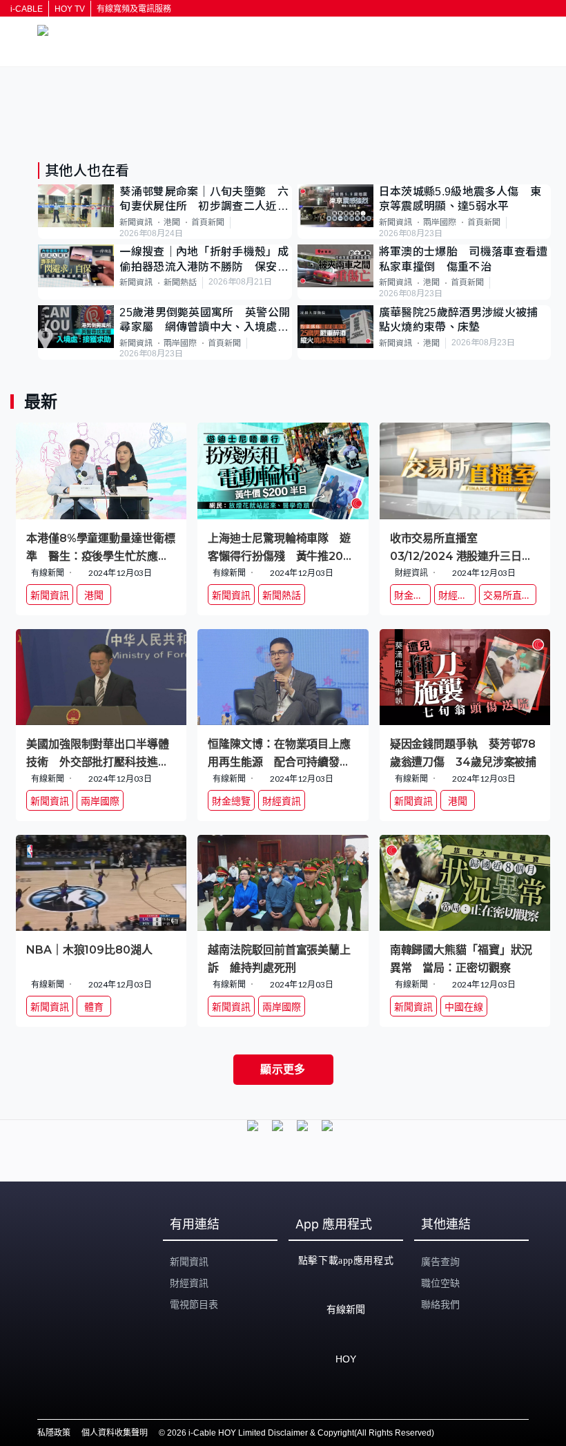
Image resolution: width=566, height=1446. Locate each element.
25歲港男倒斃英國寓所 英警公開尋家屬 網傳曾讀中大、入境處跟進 (204, 321)
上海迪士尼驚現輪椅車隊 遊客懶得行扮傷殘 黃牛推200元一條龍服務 (279, 546)
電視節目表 (194, 1304)
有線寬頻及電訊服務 (134, 9)
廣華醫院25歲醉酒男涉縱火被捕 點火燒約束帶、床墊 (464, 320)
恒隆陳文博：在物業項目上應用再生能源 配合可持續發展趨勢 (279, 752)
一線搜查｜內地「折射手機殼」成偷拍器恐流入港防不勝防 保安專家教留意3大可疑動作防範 (204, 260)
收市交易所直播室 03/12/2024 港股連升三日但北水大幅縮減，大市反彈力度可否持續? (461, 546)
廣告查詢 (440, 1261)
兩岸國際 (439, 222)
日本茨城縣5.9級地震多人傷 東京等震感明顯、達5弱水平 (460, 199)
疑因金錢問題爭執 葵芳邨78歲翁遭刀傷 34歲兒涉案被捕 (463, 752)
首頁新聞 (207, 222)
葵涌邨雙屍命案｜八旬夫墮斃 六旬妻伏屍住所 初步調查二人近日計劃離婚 (204, 200)
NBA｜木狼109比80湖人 (95, 949)
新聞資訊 (136, 222)
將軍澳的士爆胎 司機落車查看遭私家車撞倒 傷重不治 (463, 259)
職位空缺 (440, 1283)
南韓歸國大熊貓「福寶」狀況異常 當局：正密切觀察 (461, 958)
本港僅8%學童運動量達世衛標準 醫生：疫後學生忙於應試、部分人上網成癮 (100, 546)
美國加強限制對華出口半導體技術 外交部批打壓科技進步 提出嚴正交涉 (101, 752)
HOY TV (70, 9)
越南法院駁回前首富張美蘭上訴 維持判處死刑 (279, 958)
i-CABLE (26, 9)
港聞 (172, 222)
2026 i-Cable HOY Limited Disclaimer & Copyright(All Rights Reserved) (300, 1433)
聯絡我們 (440, 1304)
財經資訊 (189, 1283)
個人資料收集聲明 (114, 1433)
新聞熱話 (180, 282)
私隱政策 (53, 1433)
